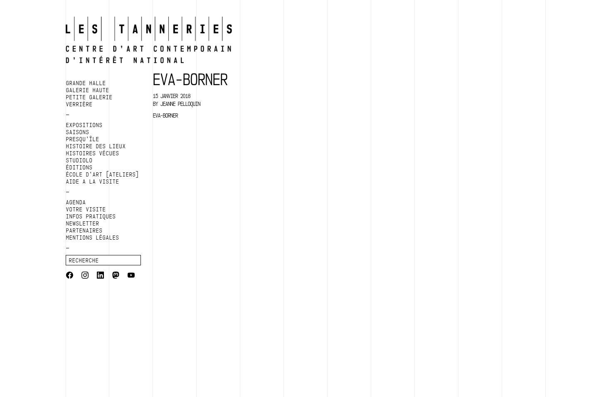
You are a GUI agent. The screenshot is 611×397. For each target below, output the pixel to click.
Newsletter (82, 223)
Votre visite (86, 209)
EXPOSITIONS (84, 125)
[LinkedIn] (100, 276)
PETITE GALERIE (89, 97)
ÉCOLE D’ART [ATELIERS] (102, 174)
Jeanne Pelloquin (180, 103)
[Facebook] (69, 276)
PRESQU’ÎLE (82, 139)
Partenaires (84, 230)
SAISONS (77, 132)
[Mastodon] (115, 276)
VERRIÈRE (79, 104)
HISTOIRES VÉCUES (92, 153)
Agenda (76, 202)
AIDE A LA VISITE (92, 181)
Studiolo (79, 160)
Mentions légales (92, 237)
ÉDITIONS (79, 167)
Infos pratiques (91, 216)
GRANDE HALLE (86, 83)
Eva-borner (165, 115)
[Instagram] (85, 276)
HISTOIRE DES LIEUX (96, 146)
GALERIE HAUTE (87, 90)
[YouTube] (131, 276)
